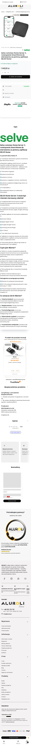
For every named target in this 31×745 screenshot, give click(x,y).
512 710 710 (24, 2)
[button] (10, 341)
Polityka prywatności (7, 648)
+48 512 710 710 (9, 610)
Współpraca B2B (6, 665)
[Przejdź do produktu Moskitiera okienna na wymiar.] (12, 481)
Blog (3, 668)
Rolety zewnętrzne (6, 692)
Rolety (3, 681)
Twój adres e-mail (6, 714)
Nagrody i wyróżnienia (7, 672)
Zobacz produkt (12, 501)
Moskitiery (4, 690)
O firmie (3, 670)
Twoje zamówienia (6, 626)
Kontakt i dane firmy (6, 663)
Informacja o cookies (7, 639)
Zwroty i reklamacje (6, 646)
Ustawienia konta (6, 628)
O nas (3, 661)
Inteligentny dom (10, 11)
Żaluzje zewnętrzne (6, 685)
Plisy (3, 687)
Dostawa (4, 652)
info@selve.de (5, 415)
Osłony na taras (5, 694)
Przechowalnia (5, 630)
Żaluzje (3, 683)
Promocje (4, 650)
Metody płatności (6, 643)
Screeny (4, 696)
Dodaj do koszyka (16, 77)
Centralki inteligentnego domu (23, 11)
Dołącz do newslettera (8, 716)
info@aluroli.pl (8, 614)
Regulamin (4, 641)
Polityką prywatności (10, 721)
